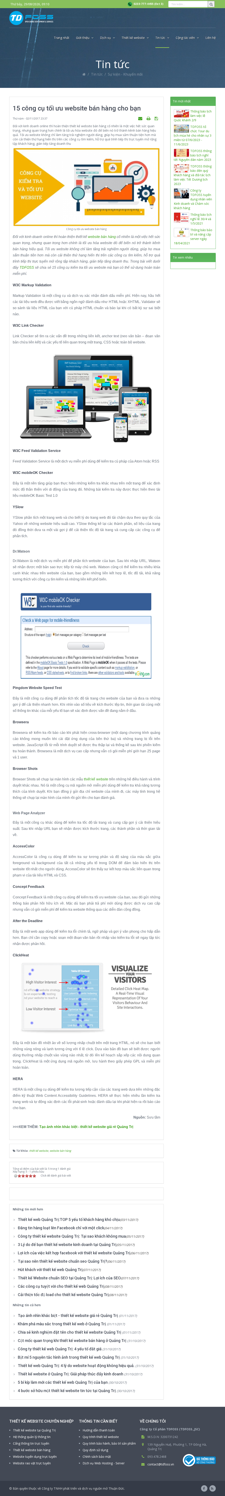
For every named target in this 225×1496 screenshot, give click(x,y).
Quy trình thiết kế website (101, 1437)
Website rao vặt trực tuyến (32, 1463)
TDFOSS (27, 267)
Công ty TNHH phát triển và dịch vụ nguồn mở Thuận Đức (83, 1488)
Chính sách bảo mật (97, 1456)
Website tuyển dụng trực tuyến (35, 1456)
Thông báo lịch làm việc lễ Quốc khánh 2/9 (193, 115)
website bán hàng (102, 237)
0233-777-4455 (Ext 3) (147, 4)
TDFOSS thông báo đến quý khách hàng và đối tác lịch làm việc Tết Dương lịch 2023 (193, 175)
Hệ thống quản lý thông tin (32, 1437)
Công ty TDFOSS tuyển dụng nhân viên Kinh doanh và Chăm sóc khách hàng (193, 199)
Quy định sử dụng (95, 1450)
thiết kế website (96, 779)
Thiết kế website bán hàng (31, 1450)
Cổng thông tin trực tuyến (31, 1443)
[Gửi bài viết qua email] (140, 118)
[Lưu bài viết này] (156, 118)
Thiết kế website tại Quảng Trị (34, 1430)
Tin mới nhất (182, 101)
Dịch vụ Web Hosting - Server (104, 1463)
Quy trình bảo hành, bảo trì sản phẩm (109, 1443)
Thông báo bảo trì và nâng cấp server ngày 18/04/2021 (193, 236)
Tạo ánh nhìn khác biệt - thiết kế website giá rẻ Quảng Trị (86, 1127)
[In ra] (149, 118)
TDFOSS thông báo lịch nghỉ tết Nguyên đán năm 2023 (193, 155)
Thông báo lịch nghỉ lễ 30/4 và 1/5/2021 (201, 218)
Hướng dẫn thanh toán (99, 1430)
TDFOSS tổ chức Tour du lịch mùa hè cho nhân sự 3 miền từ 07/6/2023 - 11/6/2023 (192, 135)
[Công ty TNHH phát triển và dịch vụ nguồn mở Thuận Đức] (31, 18)
